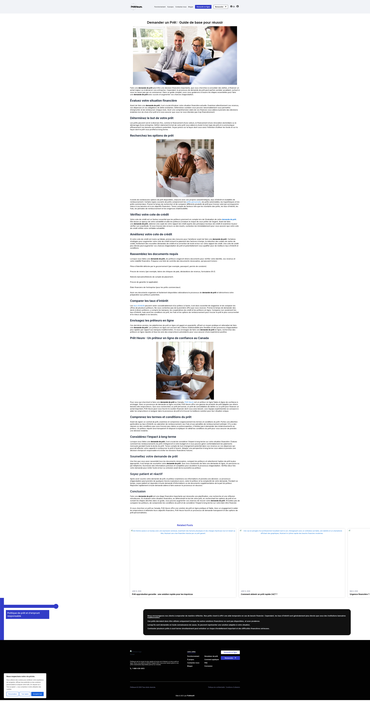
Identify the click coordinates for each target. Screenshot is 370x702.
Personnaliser (12, 694)
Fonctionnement (160, 7)
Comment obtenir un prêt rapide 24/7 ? (259, 594)
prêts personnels (194, 202)
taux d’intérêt (139, 306)
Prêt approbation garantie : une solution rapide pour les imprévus (162, 594)
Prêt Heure (189, 402)
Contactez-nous (180, 7)
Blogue (190, 7)
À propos (170, 7)
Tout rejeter (25, 694)
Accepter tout (37, 694)
